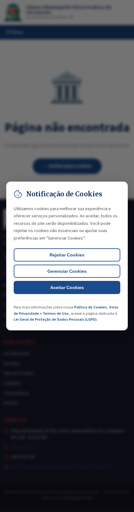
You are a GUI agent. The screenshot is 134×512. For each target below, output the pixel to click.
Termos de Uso (56, 313)
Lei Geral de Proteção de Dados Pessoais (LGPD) (55, 319)
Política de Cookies (90, 307)
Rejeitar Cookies (67, 254)
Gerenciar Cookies (67, 271)
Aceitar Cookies (67, 287)
